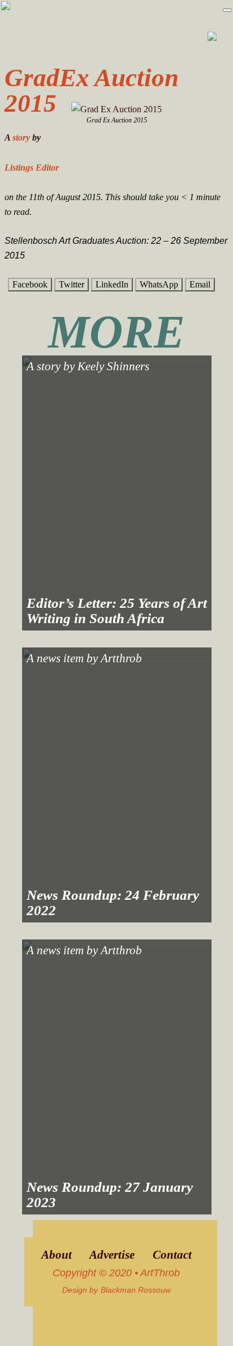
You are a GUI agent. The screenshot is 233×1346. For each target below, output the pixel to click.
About (56, 1254)
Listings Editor (32, 167)
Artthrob (121, 658)
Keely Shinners (113, 366)
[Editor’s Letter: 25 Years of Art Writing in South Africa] (117, 492)
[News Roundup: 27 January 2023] (117, 1076)
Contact (172, 1254)
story (21, 137)
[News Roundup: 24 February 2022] (117, 784)
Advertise (112, 1254)
